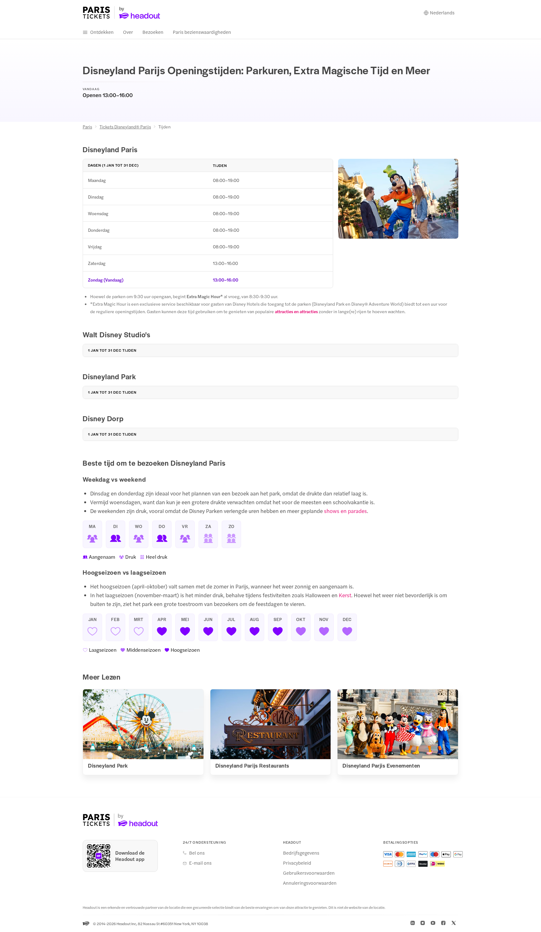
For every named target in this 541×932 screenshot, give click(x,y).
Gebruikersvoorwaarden (309, 873)
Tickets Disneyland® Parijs (125, 126)
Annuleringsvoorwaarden (310, 883)
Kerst (345, 595)
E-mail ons (200, 863)
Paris (87, 126)
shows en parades (345, 511)
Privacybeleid (297, 863)
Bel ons (197, 853)
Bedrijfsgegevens (301, 853)
